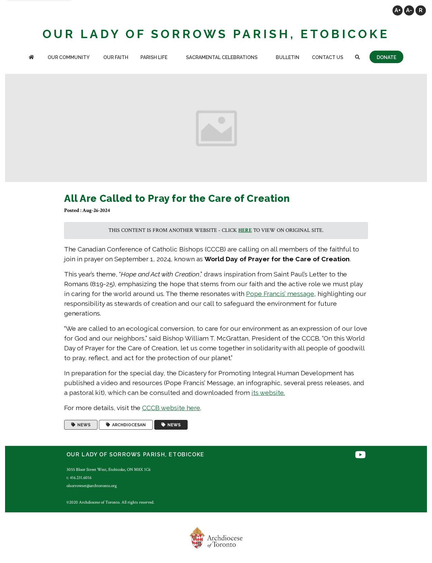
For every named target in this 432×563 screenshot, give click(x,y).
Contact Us (327, 57)
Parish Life (153, 57)
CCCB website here (171, 407)
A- (409, 10)
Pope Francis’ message (280, 293)
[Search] (357, 58)
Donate (386, 57)
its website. (268, 392)
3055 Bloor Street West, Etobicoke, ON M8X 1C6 (108, 469)
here (245, 230)
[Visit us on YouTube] (360, 455)
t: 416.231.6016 (78, 477)
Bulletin (287, 57)
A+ (398, 10)
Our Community (68, 57)
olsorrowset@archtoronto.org (91, 485)
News (82, 425)
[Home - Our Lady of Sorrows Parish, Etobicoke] (31, 58)
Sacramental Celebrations (222, 57)
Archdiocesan (128, 425)
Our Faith (115, 57)
